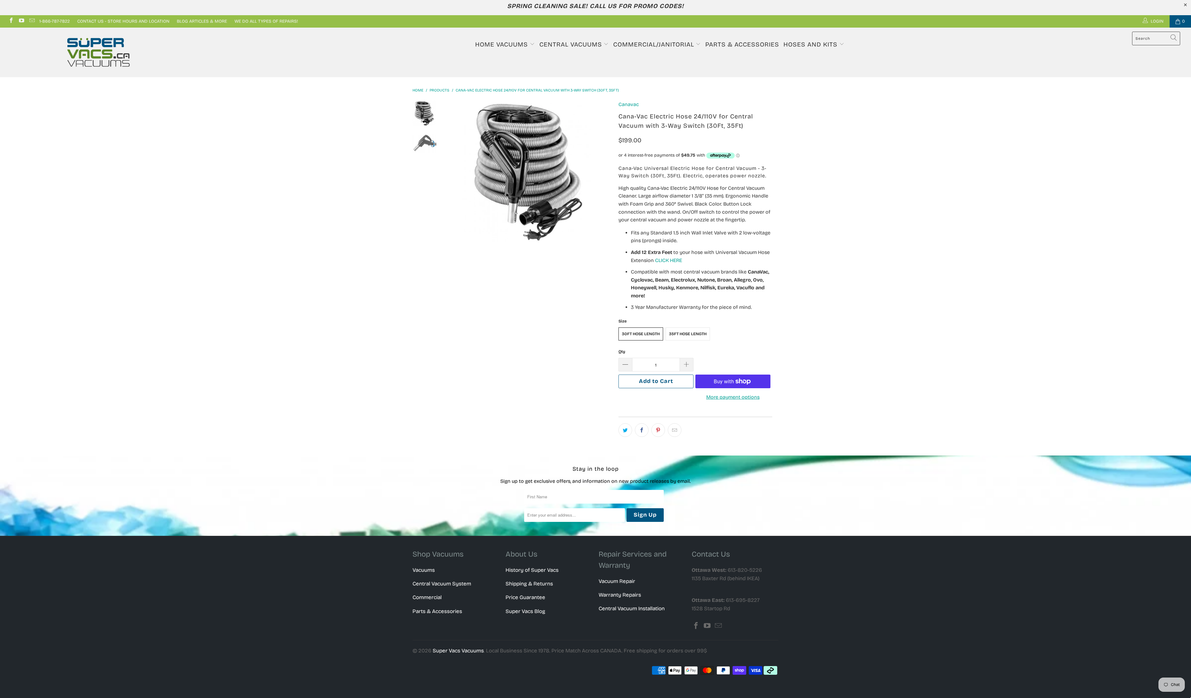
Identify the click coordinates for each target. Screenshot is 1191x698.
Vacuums (424, 570)
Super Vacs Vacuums (458, 650)
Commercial (427, 597)
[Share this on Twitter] (625, 430)
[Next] (603, 171)
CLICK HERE (668, 260)
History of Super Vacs (532, 570)
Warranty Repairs (620, 595)
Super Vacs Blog (525, 611)
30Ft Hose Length (641, 333)
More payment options (733, 397)
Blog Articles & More (202, 21)
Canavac (628, 104)
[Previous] (455, 171)
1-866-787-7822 (54, 21)
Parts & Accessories (742, 44)
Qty (621, 351)
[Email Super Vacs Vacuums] (32, 21)
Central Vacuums (571, 44)
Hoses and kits (811, 44)
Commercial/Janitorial (654, 44)
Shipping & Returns (529, 583)
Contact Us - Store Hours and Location (123, 21)
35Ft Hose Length (688, 333)
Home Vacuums (502, 44)
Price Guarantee (525, 597)
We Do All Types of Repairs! (266, 21)
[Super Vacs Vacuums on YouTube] (21, 21)
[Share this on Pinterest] (658, 430)
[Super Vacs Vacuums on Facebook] (11, 21)
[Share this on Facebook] (642, 430)
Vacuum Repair (617, 581)
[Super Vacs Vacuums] (98, 52)
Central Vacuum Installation (632, 608)
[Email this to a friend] (674, 430)
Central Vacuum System (442, 583)
